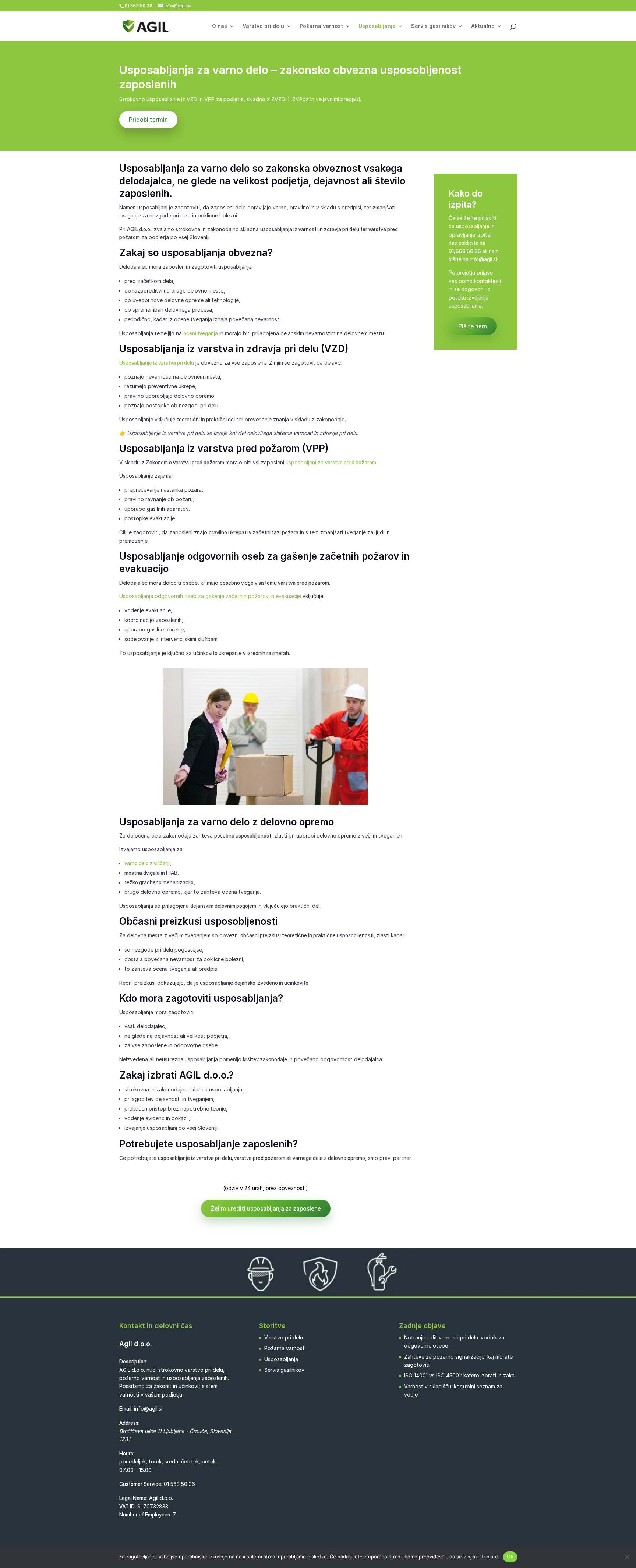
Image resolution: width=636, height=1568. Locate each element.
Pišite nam (472, 326)
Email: (125, 1408)
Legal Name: (133, 1498)
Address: (129, 1423)
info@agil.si (148, 1408)
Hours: (126, 1453)
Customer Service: (140, 1484)
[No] (626, 1557)
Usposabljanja (377, 26)
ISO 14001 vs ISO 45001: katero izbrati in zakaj (460, 1375)
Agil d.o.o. (135, 1344)
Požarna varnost (321, 26)
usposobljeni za (331, 462)
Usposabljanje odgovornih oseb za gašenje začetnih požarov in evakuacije (210, 596)
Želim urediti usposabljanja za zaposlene (266, 1208)
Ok (510, 1557)
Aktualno (483, 26)
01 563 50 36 (179, 1484)
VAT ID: (127, 1506)
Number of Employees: (145, 1514)
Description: (133, 1361)
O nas (219, 26)
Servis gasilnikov (433, 26)
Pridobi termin (148, 119)
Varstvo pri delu (263, 26)
